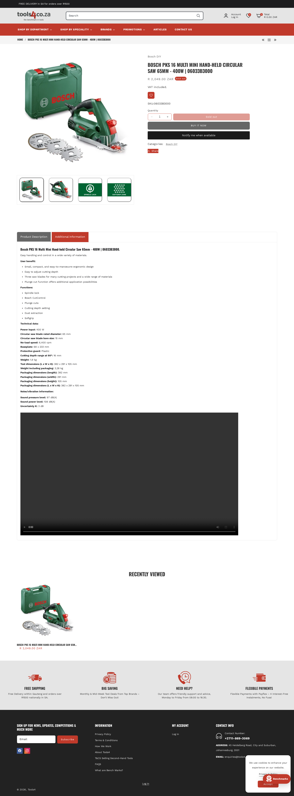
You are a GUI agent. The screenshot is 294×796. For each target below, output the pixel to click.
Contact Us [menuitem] (183, 29)
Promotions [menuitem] (132, 29)
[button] (266, 15)
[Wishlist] (151, 95)
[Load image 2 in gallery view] (61, 190)
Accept (268, 784)
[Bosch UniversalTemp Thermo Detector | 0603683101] (275, 39)
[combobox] (134, 16)
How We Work (103, 746)
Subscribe (67, 739)
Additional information (70, 236)
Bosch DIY (154, 56)
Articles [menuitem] (160, 29)
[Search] (198, 16)
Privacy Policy (103, 734)
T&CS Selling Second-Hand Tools (114, 758)
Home (20, 39)
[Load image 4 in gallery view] (119, 190)
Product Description (33, 236)
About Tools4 (102, 752)
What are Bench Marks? (109, 770)
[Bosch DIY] (269, 39)
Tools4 (32, 789)
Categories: (155, 144)
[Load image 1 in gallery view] (32, 190)
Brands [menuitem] (106, 29)
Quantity (153, 110)
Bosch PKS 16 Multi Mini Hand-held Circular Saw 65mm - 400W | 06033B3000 (47, 644)
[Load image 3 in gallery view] (90, 190)
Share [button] (155, 151)
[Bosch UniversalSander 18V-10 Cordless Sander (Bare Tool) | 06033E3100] (263, 39)
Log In (175, 734)
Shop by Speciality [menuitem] (74, 29)
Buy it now (198, 125)
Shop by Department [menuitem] (33, 29)
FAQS (98, 764)
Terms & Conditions (106, 740)
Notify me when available (198, 135)
